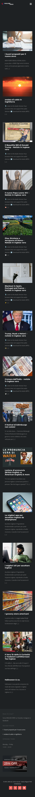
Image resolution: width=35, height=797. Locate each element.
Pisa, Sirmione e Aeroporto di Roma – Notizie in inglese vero (15, 240)
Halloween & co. (12, 680)
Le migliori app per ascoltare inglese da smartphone (14, 517)
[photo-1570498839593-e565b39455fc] (17, 216)
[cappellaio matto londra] (17, 632)
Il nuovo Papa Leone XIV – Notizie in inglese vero (17, 194)
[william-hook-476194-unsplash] (17, 493)
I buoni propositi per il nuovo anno (15, 55)
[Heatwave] (17, 77)
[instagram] (20, 788)
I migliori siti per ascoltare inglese (17, 567)
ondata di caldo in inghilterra (13, 101)
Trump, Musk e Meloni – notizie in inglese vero (16, 335)
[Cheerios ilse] (17, 592)
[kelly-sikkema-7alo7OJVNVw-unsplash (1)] (17, 264)
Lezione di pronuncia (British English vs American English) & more (17, 472)
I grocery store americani (17, 614)
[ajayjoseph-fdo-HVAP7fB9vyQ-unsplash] (17, 170)
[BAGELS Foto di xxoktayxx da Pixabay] (17, 402)
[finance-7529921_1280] (17, 32)
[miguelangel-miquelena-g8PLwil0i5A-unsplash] (17, 543)
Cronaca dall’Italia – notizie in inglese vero (17, 380)
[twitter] (15, 788)
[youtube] (24, 788)
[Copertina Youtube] (17, 448)
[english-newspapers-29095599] (17, 357)
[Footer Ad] (15, 756)
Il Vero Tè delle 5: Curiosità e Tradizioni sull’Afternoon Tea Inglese (17, 656)
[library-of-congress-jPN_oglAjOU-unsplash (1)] (17, 311)
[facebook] (11, 788)
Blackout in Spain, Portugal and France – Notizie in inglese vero (15, 288)
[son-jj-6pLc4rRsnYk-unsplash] (17, 123)
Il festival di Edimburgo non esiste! (16, 426)
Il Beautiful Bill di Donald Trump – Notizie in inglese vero (17, 147)
